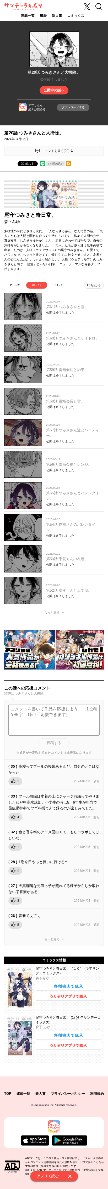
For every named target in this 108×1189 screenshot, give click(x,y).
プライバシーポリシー (68, 1094)
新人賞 (57, 16)
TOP (7, 1094)
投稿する (54, 743)
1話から (96, 285)
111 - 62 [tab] (15, 285)
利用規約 (97, 1094)
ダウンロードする (73, 107)
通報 (96, 781)
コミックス (75, 16)
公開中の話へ (54, 90)
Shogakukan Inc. (44, 1104)
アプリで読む (48, 1176)
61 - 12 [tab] (36, 285)
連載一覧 (28, 16)
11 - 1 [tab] (58, 285)
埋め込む (58, 163)
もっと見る (52, 612)
